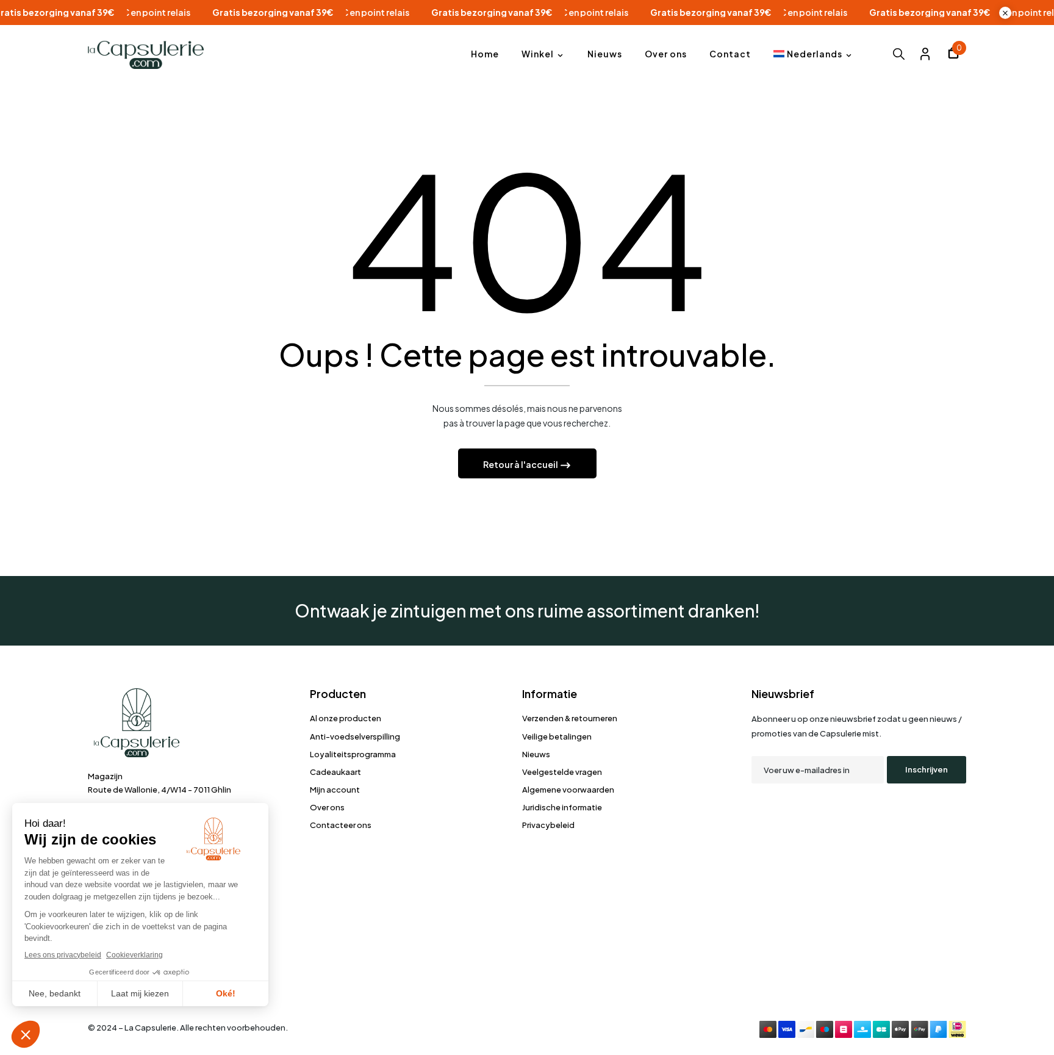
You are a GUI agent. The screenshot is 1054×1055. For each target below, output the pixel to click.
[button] (953, 54)
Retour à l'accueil (521, 464)
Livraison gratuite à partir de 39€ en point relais (120, 12)
